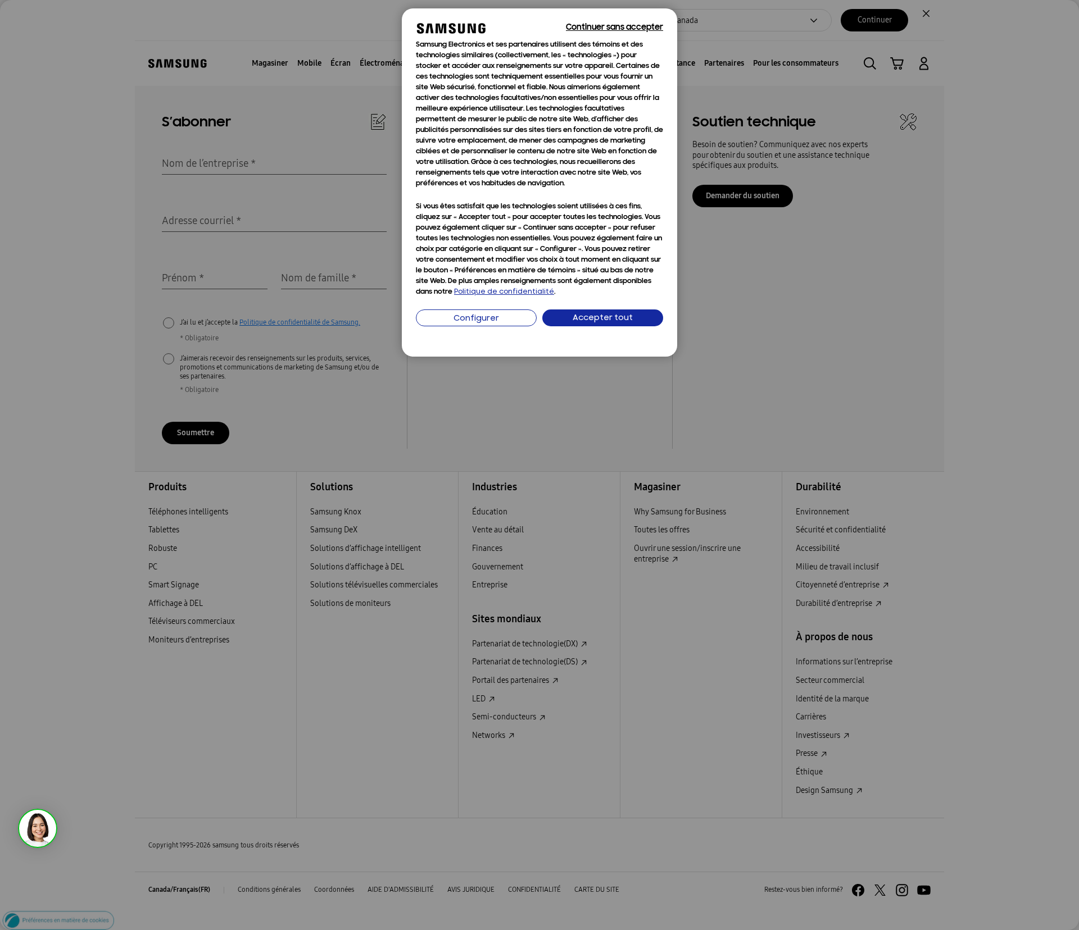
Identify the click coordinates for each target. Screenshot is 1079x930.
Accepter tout (603, 318)
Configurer (476, 318)
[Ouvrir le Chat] (37, 828)
